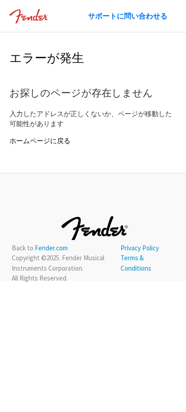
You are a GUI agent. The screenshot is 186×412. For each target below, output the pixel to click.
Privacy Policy (140, 248)
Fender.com (51, 248)
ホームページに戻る (39, 140)
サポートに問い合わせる (127, 15)
